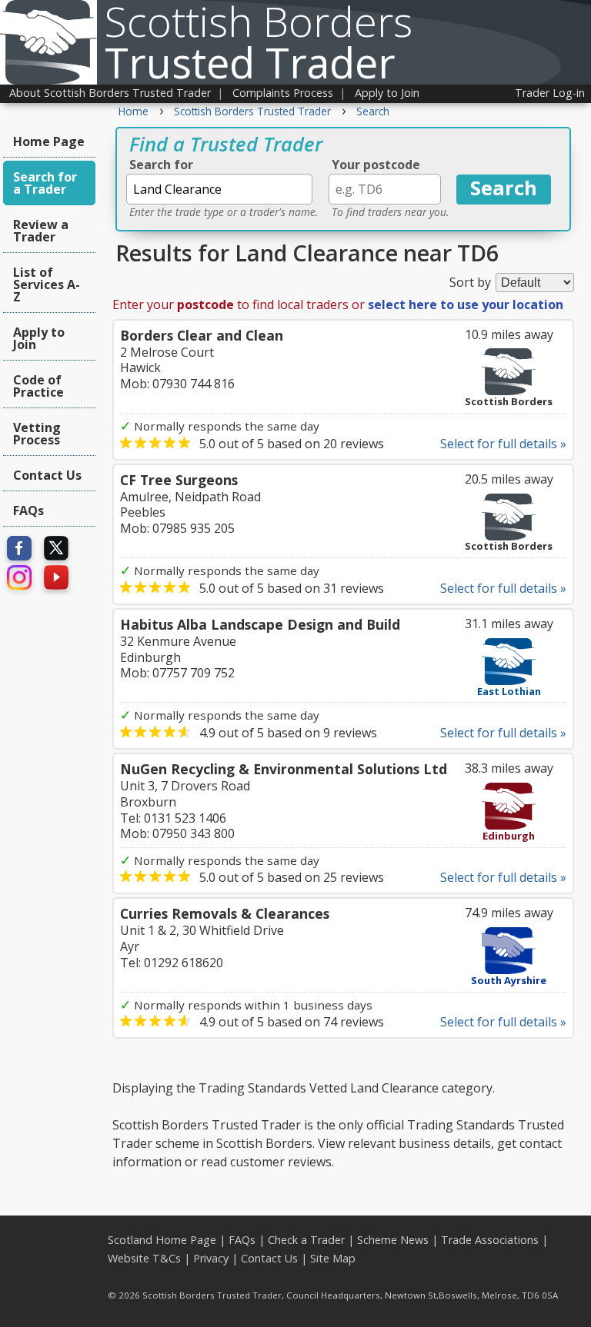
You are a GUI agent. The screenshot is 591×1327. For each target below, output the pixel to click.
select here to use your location (465, 304)
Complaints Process (282, 92)
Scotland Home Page (162, 1239)
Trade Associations (490, 1239)
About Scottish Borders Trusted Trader (110, 92)
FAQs (28, 510)
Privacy (211, 1258)
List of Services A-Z (46, 284)
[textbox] (219, 189)
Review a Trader (40, 230)
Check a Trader (306, 1239)
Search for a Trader (45, 183)
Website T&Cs (144, 1258)
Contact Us (47, 475)
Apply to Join (387, 92)
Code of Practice (38, 386)
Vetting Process (37, 433)
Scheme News (393, 1239)
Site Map (333, 1258)
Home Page (49, 141)
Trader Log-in (550, 92)
